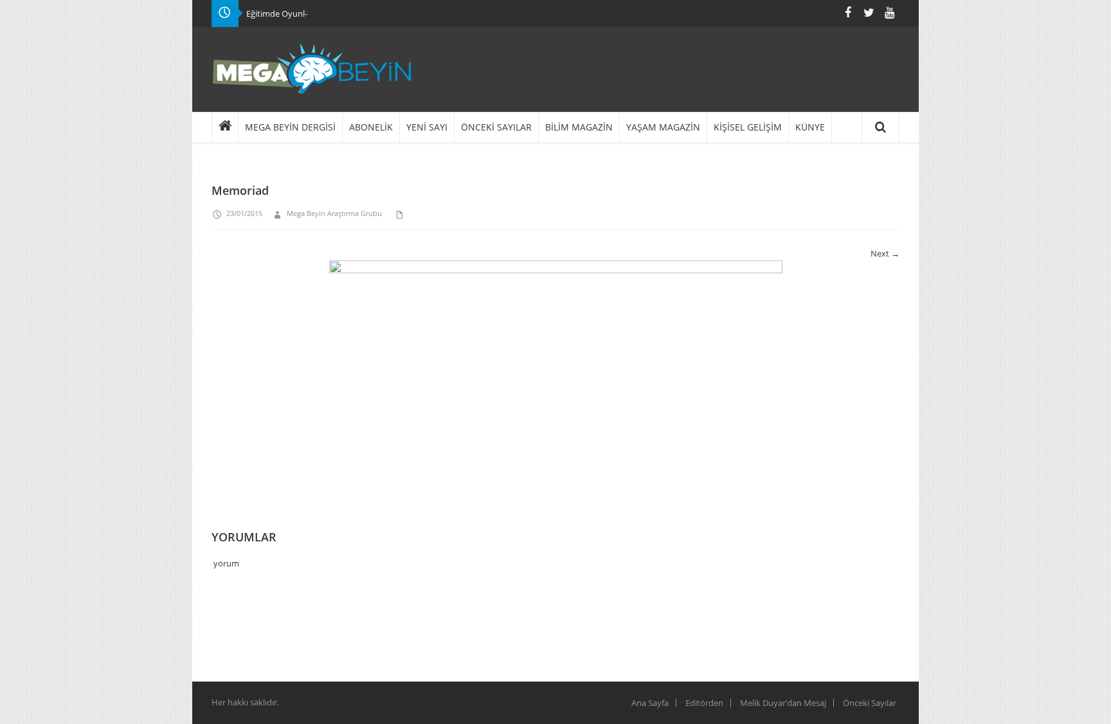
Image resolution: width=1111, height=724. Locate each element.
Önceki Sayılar (869, 703)
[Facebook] (848, 12)
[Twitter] (868, 12)
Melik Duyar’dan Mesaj (783, 703)
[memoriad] (555, 379)
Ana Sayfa (650, 703)
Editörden (704, 703)
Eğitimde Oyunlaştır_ (285, 13)
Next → (885, 253)
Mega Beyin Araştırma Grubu (334, 213)
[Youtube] (889, 12)
